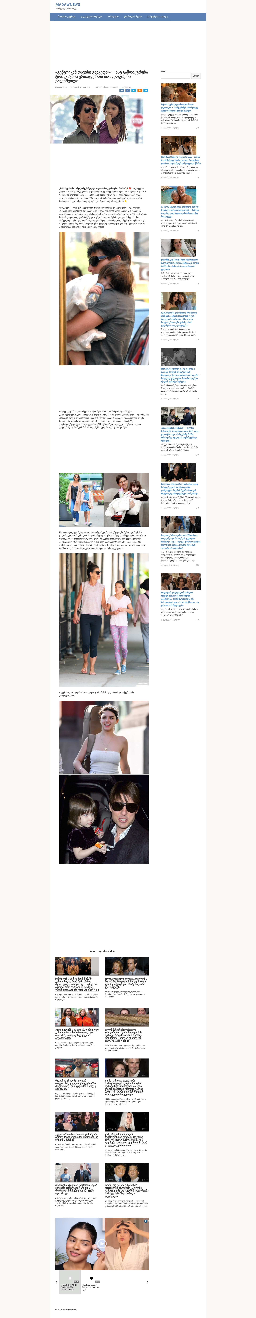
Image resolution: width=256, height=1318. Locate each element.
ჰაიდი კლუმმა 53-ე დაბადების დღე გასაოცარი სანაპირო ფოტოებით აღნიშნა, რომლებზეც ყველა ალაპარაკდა (77, 1034)
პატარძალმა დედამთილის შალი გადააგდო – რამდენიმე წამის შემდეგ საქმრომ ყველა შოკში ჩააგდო (179, 107)
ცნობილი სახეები (133, 16)
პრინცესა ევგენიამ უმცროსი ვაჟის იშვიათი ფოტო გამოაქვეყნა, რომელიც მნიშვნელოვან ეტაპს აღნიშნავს (76, 1189)
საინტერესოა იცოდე (157, 16)
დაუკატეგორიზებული (91, 16)
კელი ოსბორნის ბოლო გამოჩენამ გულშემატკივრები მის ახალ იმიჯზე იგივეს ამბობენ (76, 1137)
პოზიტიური (113, 16)
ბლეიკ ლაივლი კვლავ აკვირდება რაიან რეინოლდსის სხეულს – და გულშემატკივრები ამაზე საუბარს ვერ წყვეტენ (126, 983)
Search (164, 71)
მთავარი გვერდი (66, 16)
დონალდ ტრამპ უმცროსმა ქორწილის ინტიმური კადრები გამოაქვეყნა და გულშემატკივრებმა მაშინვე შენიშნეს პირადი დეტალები (127, 1191)
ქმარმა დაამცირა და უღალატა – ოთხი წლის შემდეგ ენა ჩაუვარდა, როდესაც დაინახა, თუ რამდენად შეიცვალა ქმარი (181, 160)
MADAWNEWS (67, 4)
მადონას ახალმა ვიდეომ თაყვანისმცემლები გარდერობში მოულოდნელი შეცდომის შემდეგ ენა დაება (75, 1085)
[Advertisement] (128, 43)
